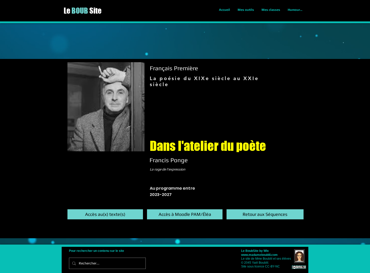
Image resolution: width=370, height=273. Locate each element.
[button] (105, 214)
